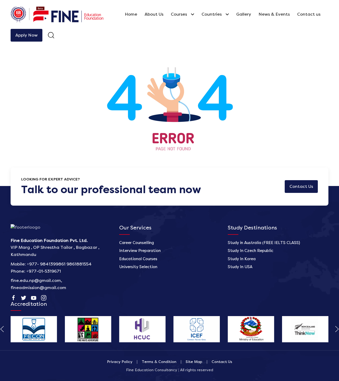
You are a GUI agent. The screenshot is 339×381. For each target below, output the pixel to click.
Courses (179, 14)
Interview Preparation (140, 251)
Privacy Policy (119, 362)
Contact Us (222, 362)
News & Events (274, 14)
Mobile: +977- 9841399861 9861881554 (51, 264)
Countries (212, 14)
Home (131, 14)
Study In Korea (242, 259)
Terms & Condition (159, 362)
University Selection (138, 267)
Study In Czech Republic (250, 251)
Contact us (308, 14)
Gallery (243, 14)
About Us (154, 14)
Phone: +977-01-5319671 (36, 271)
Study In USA (240, 267)
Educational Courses (138, 259)
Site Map (194, 362)
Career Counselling (136, 243)
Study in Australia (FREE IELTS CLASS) (264, 243)
